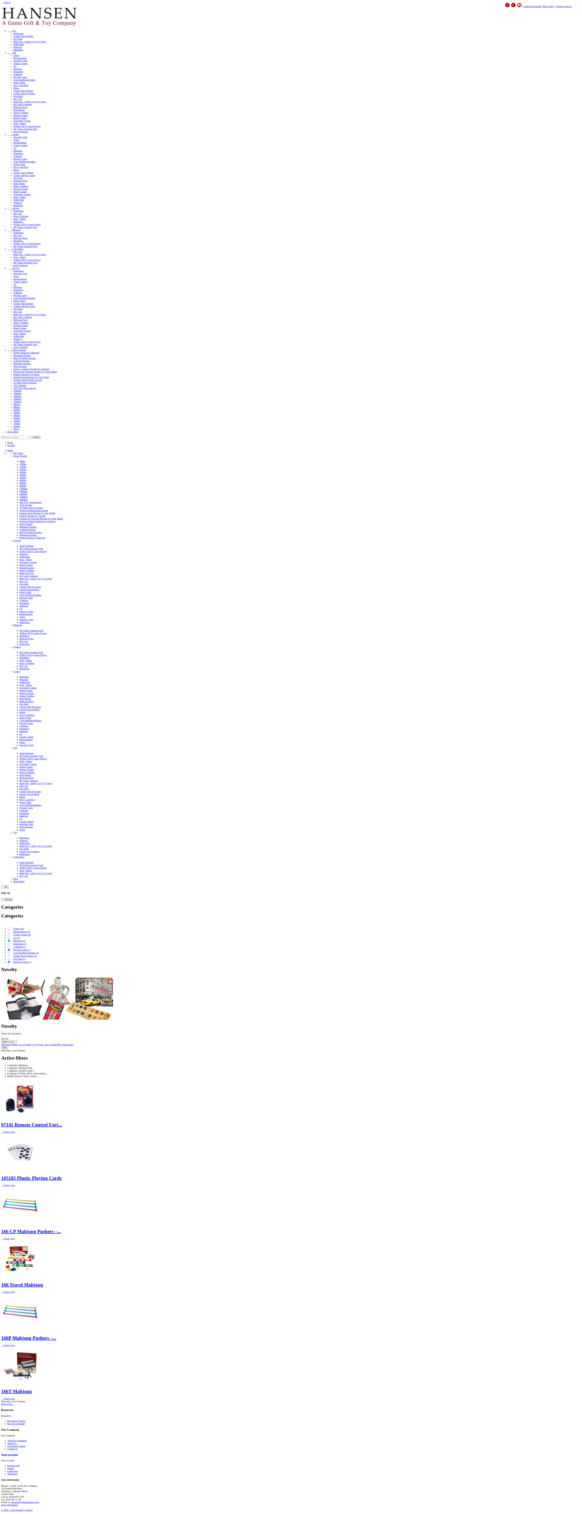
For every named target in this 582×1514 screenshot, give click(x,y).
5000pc (16, 413)
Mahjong (17, 69)
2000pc (16, 421)
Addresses (12, 1474)
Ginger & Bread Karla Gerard (27, 380)
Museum (13, 230)
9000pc (16, 404)
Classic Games (20, 63)
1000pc (16, 426)
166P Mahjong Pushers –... (28, 1338)
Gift (11, 52)
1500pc (16, 423)
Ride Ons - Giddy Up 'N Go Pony (29, 41)
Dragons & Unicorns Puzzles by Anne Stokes (35, 372)
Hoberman (18, 33)
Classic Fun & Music (23, 36)
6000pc (16, 410)
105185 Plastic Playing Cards (31, 1178)
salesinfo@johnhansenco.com (25, 1502)
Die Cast (17, 99)
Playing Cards (20, 77)
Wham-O (17, 47)
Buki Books (19, 110)
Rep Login (548, 6)
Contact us (12, 1449)
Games (13, 134)
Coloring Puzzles (21, 361)
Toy (11, 31)
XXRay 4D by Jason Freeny (27, 126)
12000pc (17, 402)
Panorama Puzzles (22, 355)
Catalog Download (532, 6)
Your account (9, 1454)
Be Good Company (22, 104)
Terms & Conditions (17, 1440)
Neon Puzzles (20, 366)
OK (4, 887)
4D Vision (18, 453)
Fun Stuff (17, 39)
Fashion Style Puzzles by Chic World (31, 377)
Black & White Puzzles (24, 358)
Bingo (16, 88)
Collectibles (15, 249)
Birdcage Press (20, 107)
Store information (9, 1505)
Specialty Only (20, 61)
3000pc (16, 418)
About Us (12, 1443)
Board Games (20, 118)
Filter (4, 1048)
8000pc (16, 407)
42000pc (17, 391)
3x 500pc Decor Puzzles (25, 382)
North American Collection (26, 352)
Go (14, 66)
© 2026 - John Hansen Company (17, 1510)
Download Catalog (16, 1421)
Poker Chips (19, 82)
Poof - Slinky (19, 123)
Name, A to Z (9, 1042)
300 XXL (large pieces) (24, 388)
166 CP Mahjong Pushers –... (31, 1231)
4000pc (16, 415)
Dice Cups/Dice (21, 85)
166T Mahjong (16, 1391)
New (15, 879)
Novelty (13, 268)
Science (13, 208)
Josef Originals (20, 131)
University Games (22, 121)
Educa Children (20, 112)
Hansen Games (20, 115)
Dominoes (18, 71)
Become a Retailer (16, 1423)
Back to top (8, 1404)
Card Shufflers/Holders (24, 80)
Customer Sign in (563, 6)
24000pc (17, 396)
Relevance (6, 1044)
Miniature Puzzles (21, 363)
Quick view (8, 1132)
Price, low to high (48, 1044)
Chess (16, 55)
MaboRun (18, 50)
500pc (16, 429)
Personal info (13, 1465)
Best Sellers (12, 432)
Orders (10, 1468)
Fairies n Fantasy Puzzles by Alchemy (31, 369)
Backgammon (20, 58)
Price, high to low (65, 1044)
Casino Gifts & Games (24, 93)
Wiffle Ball (18, 44)
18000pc (17, 399)
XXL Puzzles (19, 385)
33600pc (17, 393)
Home (10, 450)
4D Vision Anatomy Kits (25, 129)
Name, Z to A (32, 1044)
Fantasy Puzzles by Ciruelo (26, 374)
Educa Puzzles (16, 350)
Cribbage (17, 74)
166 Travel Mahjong (22, 1284)
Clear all (7, 899)
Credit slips (12, 1471)
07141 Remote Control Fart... (31, 1124)
